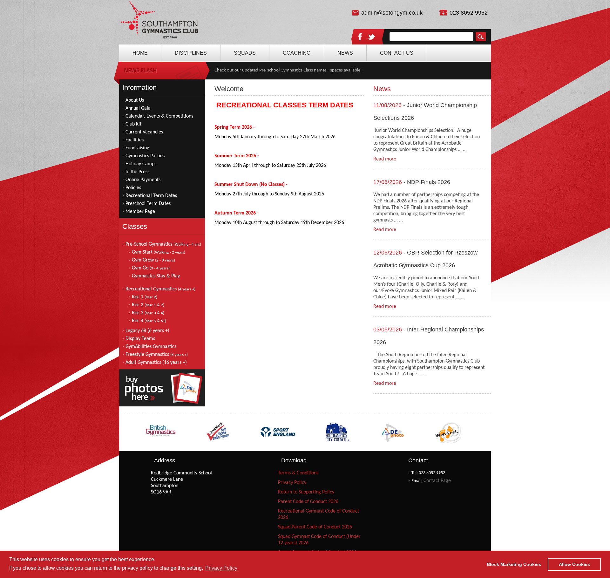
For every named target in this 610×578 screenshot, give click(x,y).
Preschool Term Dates (148, 203)
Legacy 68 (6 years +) (147, 330)
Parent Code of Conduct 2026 (308, 501)
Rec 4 (149, 320)
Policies (133, 187)
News (345, 53)
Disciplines (191, 53)
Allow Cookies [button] (574, 564)
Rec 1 (144, 297)
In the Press (137, 171)
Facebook (360, 36)
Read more (384, 159)
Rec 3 (148, 313)
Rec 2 (148, 305)
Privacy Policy (292, 482)
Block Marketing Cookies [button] (514, 564)
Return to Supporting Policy (306, 492)
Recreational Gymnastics (160, 289)
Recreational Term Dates (151, 195)
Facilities (134, 140)
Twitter (371, 37)
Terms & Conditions (298, 473)
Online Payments (142, 179)
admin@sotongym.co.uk (392, 13)
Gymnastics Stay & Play (156, 276)
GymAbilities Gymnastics (150, 346)
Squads (245, 53)
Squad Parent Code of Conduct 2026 (315, 527)
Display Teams (140, 338)
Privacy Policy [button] (221, 568)
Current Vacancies (144, 132)
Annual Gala (138, 108)
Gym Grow (153, 260)
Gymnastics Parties (145, 156)
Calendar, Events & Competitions (159, 116)
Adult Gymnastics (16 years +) (156, 362)
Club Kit (133, 124)
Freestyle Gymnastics (156, 354)
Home (159, 22)
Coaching (296, 53)
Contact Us (396, 53)
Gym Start (158, 252)
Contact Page (437, 480)
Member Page (140, 211)
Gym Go (151, 268)
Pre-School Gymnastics (163, 244)
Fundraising (137, 148)
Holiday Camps (140, 164)
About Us (134, 100)
